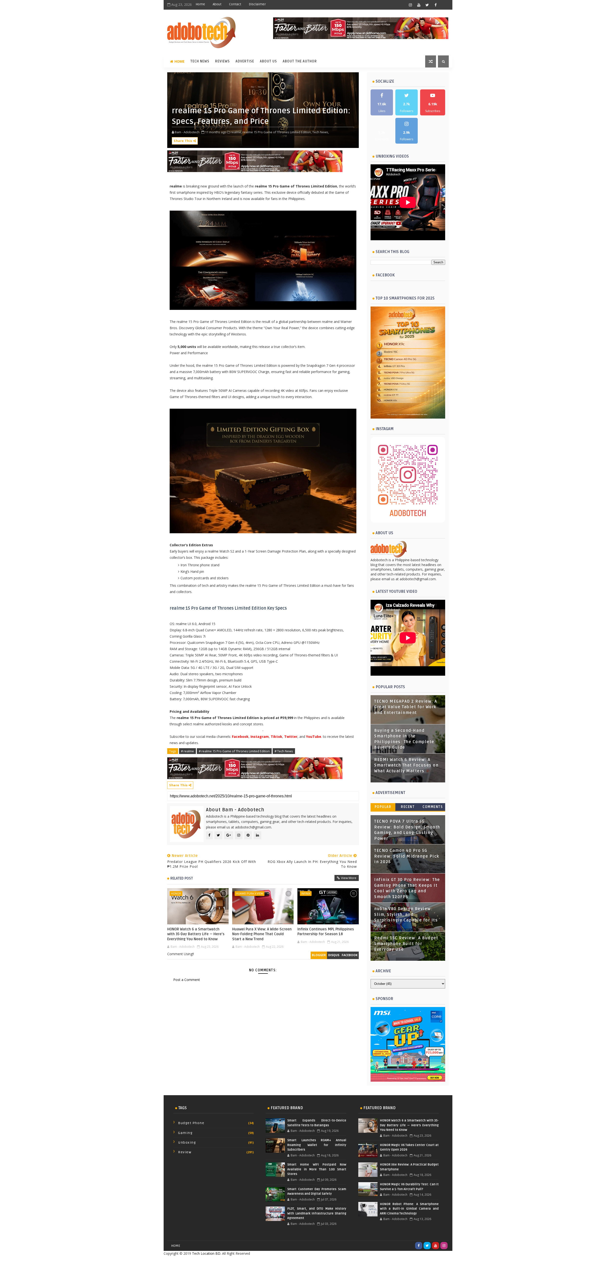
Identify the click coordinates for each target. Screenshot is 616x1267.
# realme (187, 751)
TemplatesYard (297, 1261)
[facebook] (435, 4)
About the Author (300, 61)
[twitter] (427, 4)
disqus (333, 955)
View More (348, 878)
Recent (408, 807)
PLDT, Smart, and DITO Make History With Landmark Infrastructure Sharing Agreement (316, 1213)
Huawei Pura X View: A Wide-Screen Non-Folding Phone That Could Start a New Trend (262, 934)
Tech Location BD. (206, 1253)
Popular (383, 807)
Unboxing (187, 1142)
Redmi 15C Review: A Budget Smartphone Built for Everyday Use (406, 944)
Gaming (185, 1133)
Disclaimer (257, 4)
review (184, 1152)
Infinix (305, 893)
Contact (235, 4)
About (217, 4)
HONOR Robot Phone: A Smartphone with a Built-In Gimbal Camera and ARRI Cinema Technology (409, 1208)
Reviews (222, 61)
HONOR (176, 893)
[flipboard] (444, 4)
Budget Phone (191, 1123)
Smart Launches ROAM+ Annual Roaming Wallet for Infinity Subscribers (316, 1145)
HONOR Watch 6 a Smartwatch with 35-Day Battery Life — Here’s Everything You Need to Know (196, 934)
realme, (236, 132)
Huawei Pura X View (249, 893)
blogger (319, 955)
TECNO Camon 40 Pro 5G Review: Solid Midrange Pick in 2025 (406, 856)
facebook (350, 955)
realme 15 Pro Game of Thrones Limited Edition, (277, 132)
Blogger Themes (346, 1261)
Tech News (199, 61)
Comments (433, 807)
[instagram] (410, 4)
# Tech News (284, 751)
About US (268, 61)
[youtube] (418, 4)
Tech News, (320, 132)
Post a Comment (186, 979)
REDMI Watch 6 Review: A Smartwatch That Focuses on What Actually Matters (406, 765)
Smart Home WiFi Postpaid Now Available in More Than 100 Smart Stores (316, 1169)
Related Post (181, 878)
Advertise (245, 61)
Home (200, 4)
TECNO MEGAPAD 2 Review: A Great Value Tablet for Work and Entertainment (405, 707)
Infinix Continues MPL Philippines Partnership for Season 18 (325, 931)
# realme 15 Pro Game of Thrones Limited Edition (234, 751)
